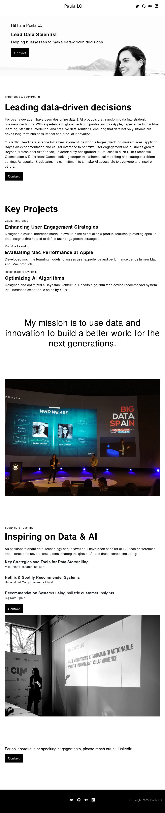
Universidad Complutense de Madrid (30, 582)
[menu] (9, 6)
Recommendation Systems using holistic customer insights (59, 593)
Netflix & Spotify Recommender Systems (42, 577)
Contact (20, 52)
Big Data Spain (15, 598)
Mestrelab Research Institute (24, 567)
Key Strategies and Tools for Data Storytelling (47, 561)
